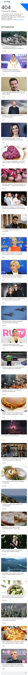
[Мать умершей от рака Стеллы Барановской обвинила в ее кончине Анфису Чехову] (14, 133)
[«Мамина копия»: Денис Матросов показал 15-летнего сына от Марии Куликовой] (14, 270)
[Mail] (5, 2)
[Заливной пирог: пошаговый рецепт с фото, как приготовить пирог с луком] (14, 408)
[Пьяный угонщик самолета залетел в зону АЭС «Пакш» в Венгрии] (14, 316)
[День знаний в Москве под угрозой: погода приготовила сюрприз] (14, 545)
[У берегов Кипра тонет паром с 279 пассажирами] (14, 499)
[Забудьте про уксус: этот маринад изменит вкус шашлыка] (14, 385)
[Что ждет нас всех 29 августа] (14, 431)
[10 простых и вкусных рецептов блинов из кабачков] (14, 476)
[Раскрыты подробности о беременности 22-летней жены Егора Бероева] (14, 293)
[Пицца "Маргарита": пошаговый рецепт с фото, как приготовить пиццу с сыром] (14, 636)
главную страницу (18, 19)
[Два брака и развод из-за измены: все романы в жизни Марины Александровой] (14, 202)
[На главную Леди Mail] (8, 2)
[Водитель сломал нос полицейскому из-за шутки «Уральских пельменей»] (14, 362)
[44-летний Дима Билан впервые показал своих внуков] (14, 87)
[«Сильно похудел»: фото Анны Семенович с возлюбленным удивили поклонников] (14, 339)
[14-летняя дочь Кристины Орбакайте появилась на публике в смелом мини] (14, 659)
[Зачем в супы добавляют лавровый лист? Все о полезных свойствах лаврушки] (14, 591)
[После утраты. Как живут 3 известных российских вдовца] (14, 110)
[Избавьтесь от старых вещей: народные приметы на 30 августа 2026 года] (14, 453)
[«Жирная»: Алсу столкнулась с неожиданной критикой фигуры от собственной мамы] (14, 65)
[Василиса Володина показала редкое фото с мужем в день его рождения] (14, 248)
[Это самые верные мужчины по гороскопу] (14, 225)
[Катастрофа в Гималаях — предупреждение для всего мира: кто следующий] (14, 42)
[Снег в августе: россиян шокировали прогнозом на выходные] (14, 614)
